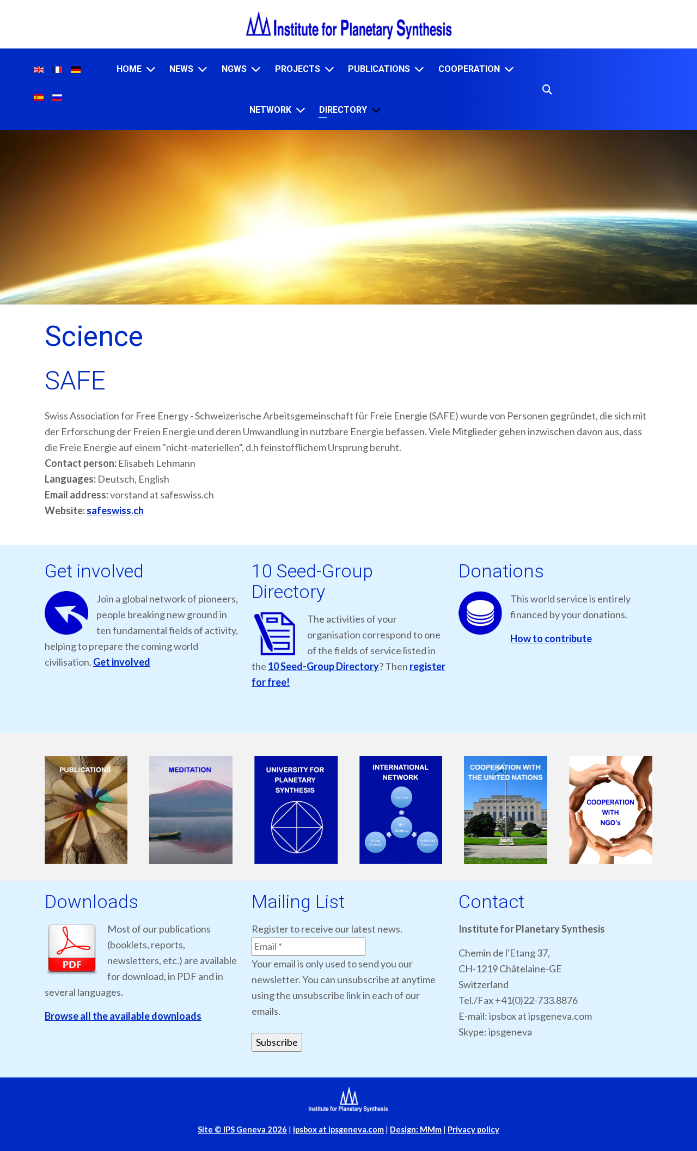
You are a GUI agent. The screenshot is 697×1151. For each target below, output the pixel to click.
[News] (202, 68)
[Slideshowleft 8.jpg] (191, 810)
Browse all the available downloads (123, 1016)
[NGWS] (256, 68)
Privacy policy (473, 1129)
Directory (343, 110)
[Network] (300, 109)
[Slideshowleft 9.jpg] (296, 810)
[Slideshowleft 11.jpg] (506, 810)
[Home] (151, 68)
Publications (379, 69)
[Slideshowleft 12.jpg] (610, 810)
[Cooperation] (509, 68)
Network (270, 110)
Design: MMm (416, 1129)
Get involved (121, 662)
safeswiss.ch (115, 510)
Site (242, 1129)
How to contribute (551, 638)
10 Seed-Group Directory (323, 666)
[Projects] (329, 68)
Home (129, 69)
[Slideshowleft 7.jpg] (86, 810)
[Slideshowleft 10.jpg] (401, 810)
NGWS (234, 69)
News (181, 69)
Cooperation (469, 69)
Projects (297, 69)
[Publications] (419, 68)
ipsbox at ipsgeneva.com (338, 1129)
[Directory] (376, 109)
